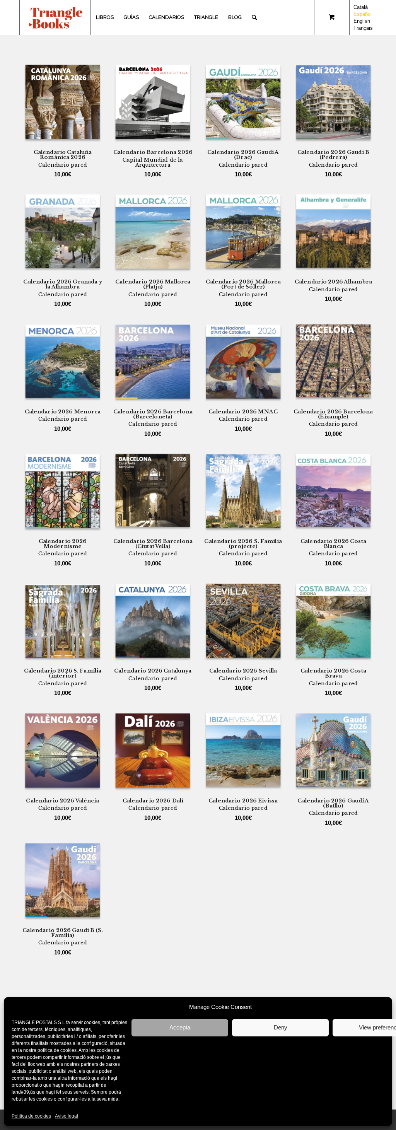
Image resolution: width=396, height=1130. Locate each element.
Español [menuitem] (362, 14)
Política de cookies (31, 1116)
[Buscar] (254, 17)
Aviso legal (66, 1116)
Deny (280, 1027)
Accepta (179, 1027)
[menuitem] (105, 17)
